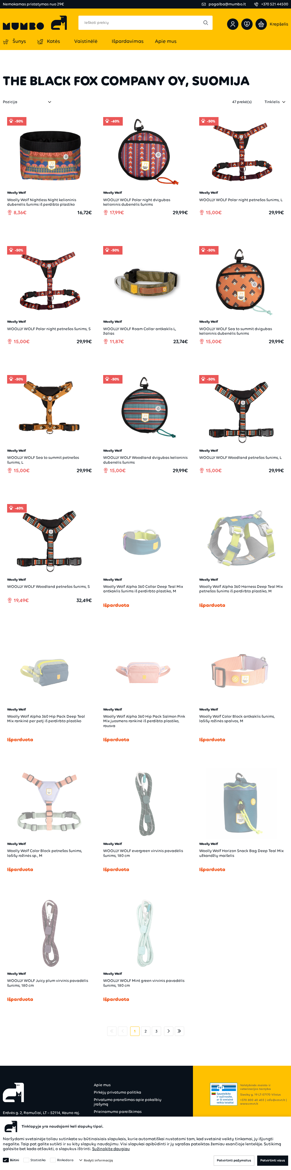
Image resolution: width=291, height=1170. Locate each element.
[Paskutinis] (179, 1031)
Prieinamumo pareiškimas (118, 1111)
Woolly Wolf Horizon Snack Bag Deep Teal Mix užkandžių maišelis (241, 853)
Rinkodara (65, 1160)
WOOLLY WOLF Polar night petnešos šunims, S (49, 328)
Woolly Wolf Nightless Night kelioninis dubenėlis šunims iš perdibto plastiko (41, 202)
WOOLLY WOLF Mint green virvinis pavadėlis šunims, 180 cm (143, 983)
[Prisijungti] (232, 24)
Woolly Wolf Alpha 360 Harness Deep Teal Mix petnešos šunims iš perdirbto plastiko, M (241, 589)
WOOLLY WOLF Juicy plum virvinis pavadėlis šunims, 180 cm (47, 983)
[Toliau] (168, 1031)
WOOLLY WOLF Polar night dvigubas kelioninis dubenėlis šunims (136, 202)
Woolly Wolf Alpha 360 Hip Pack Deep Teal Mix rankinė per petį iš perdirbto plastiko (46, 718)
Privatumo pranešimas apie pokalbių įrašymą (127, 1102)
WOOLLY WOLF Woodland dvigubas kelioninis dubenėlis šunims (145, 460)
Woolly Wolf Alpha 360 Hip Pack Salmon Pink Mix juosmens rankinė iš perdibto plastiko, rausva (144, 721)
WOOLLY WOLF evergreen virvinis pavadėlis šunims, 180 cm (143, 853)
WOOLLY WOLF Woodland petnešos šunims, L (240, 457)
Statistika (38, 1160)
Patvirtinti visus (272, 1160)
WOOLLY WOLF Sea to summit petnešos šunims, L (43, 460)
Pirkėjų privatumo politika (117, 1092)
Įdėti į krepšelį (52, 228)
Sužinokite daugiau (111, 1148)
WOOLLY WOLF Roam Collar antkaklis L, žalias (139, 331)
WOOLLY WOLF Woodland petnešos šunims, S (48, 586)
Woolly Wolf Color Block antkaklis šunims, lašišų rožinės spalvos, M (237, 718)
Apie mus (102, 1084)
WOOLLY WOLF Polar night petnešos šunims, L (240, 199)
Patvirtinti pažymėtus (234, 1160)
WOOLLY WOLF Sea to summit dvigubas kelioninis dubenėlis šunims (235, 331)
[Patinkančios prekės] (247, 24)
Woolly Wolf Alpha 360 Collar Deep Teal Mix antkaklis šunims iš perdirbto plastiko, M (143, 589)
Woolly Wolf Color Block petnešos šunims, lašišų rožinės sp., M (44, 853)
